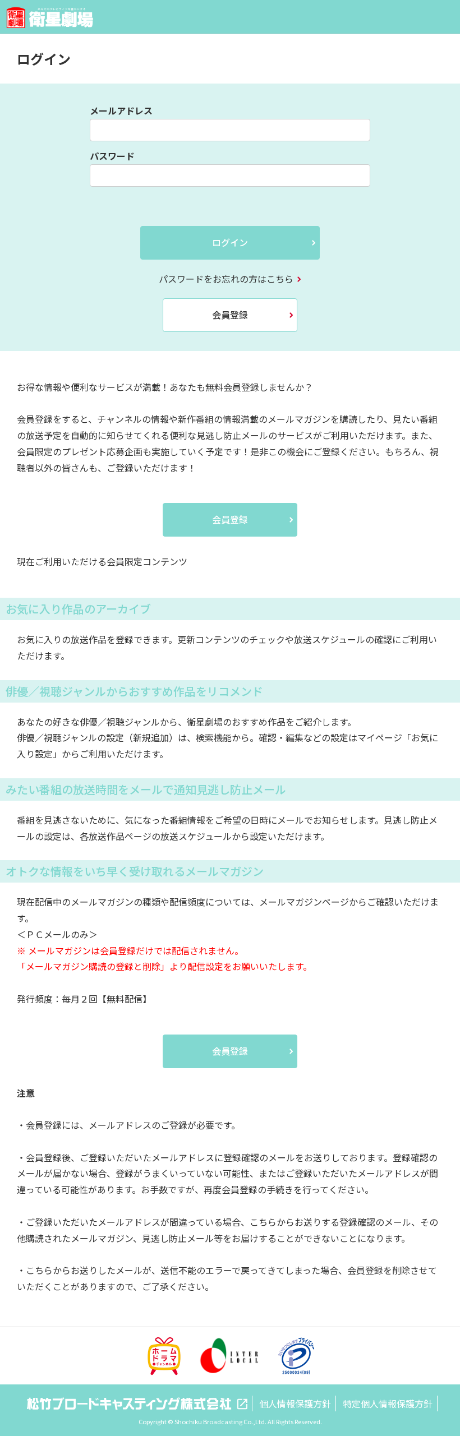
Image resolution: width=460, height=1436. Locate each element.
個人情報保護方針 (295, 1403)
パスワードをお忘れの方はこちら (226, 278)
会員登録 (230, 314)
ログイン (230, 242)
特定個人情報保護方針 (388, 1403)
